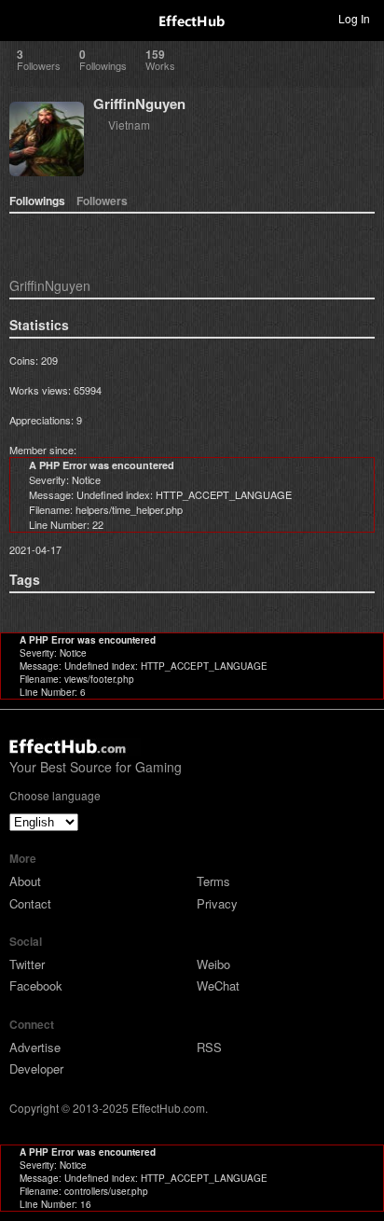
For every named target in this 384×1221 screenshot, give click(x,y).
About (25, 881)
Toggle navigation (22, 17)
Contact (30, 903)
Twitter (27, 964)
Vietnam (129, 124)
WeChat (218, 985)
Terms (213, 881)
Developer (36, 1068)
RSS (209, 1047)
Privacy (217, 903)
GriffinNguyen (139, 103)
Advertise (35, 1047)
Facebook (35, 985)
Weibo (213, 964)
